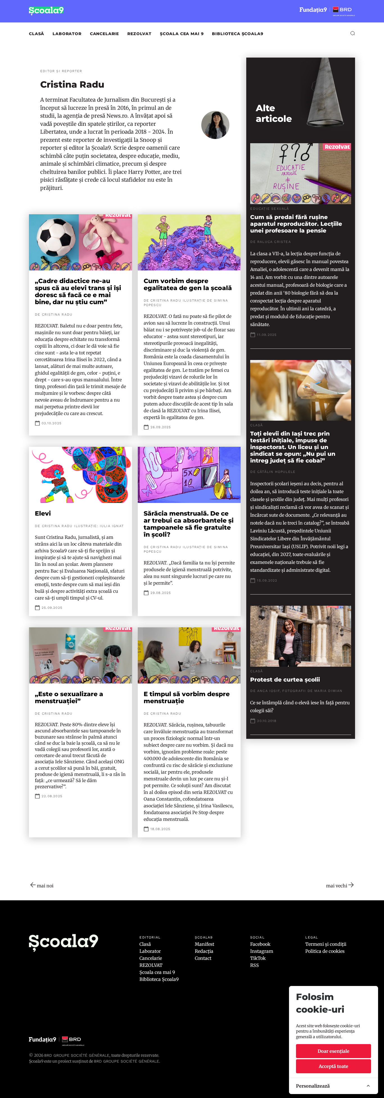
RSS (254, 965)
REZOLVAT (139, 33)
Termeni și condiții (325, 944)
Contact (203, 958)
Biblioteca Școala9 (237, 33)
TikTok (258, 958)
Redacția (204, 951)
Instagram (261, 951)
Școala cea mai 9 (182, 33)
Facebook (260, 944)
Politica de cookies (325, 951)
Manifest (204, 944)
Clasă (36, 33)
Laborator (67, 33)
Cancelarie (104, 33)
